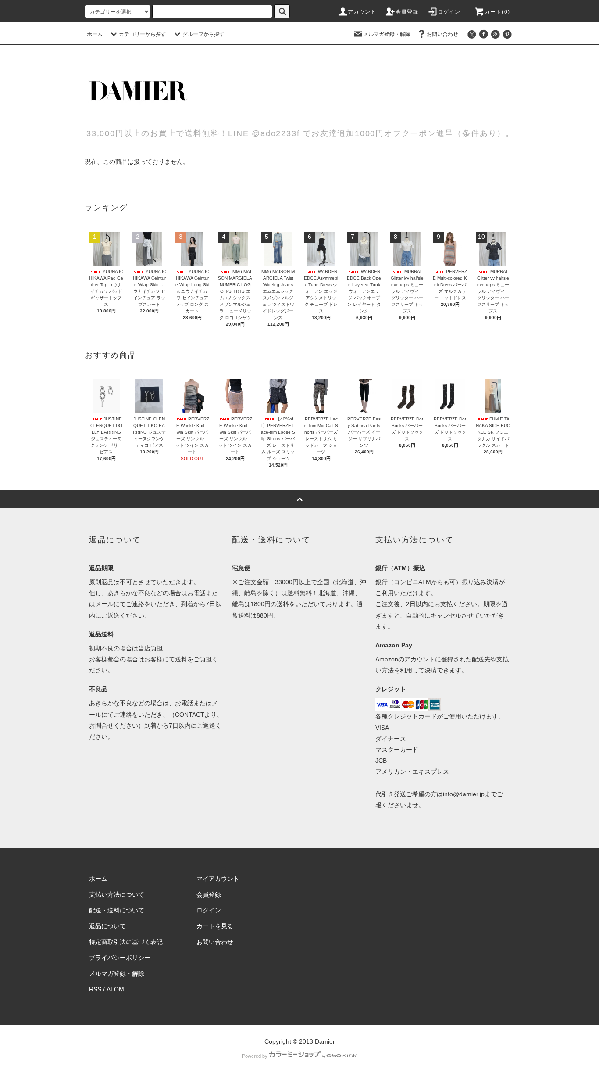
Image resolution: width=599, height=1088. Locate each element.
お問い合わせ (442, 34)
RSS (95, 989)
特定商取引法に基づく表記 (126, 941)
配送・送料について (116, 910)
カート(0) (497, 12)
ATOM (115, 989)
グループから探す (203, 34)
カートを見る (214, 926)
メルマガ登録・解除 (386, 34)
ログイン (449, 12)
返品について (107, 926)
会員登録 (407, 12)
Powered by (254, 1056)
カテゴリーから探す (142, 34)
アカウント (362, 12)
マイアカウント (217, 878)
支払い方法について (116, 894)
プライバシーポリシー (119, 957)
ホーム (95, 34)
